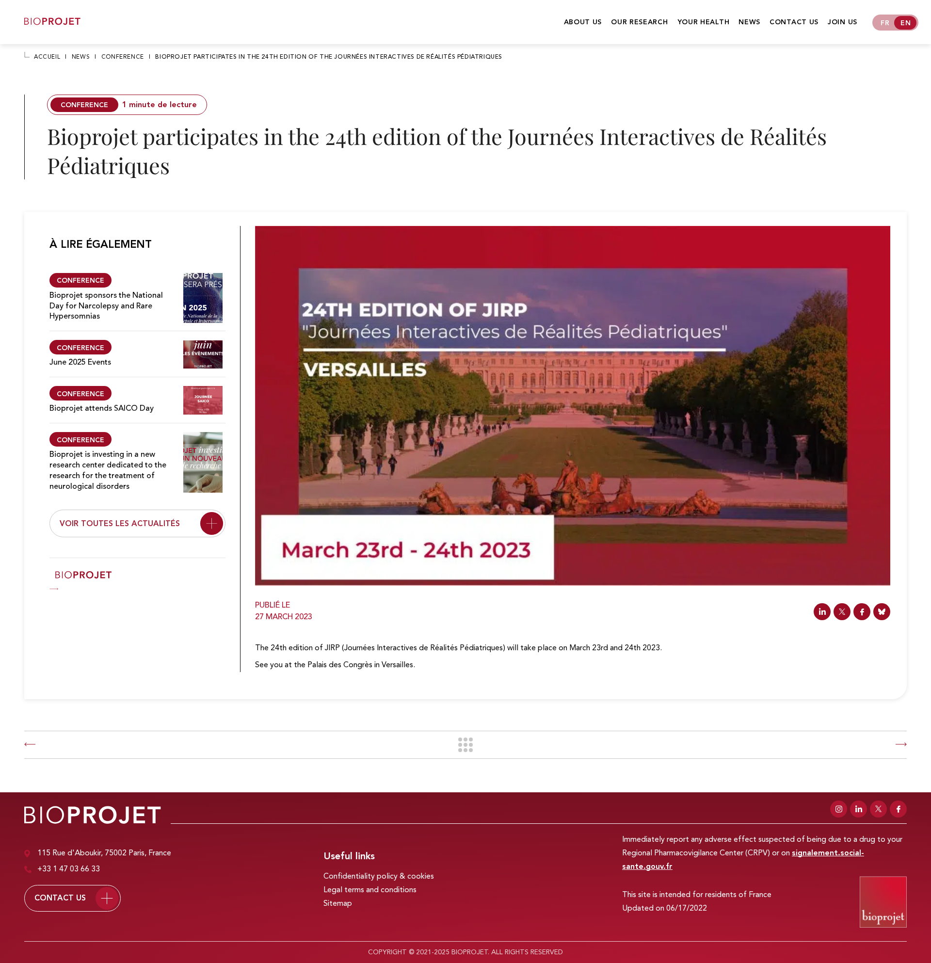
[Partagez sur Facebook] (861, 611)
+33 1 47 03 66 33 (68, 869)
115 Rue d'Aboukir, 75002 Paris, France (104, 853)
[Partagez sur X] (842, 611)
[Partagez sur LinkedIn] (822, 611)
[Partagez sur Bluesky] (881, 611)
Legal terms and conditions (370, 890)
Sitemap (337, 904)
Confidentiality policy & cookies (378, 877)
